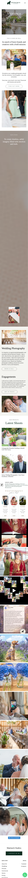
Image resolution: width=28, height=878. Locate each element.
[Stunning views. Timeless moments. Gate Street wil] (14, 677)
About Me (4, 864)
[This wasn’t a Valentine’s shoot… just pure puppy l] (14, 590)
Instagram (23, 866)
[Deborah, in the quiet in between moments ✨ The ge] (14, 562)
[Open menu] (25, 3)
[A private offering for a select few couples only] (14, 504)
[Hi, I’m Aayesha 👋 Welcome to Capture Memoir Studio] (14, 821)
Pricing (3, 875)
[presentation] (14, 437)
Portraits (4, 868)
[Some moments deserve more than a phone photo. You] (14, 619)
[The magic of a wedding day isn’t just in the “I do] (14, 764)
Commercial (5, 871)
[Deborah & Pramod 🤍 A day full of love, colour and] (14, 533)
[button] (25, 875)
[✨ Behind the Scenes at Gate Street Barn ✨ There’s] (14, 706)
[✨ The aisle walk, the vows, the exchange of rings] (14, 792)
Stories (3, 873)
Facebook (23, 864)
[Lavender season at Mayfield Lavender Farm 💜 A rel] (14, 648)
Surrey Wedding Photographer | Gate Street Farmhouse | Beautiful (13, 475)
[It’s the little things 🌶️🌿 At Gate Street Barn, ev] (14, 735)
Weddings (4, 866)
